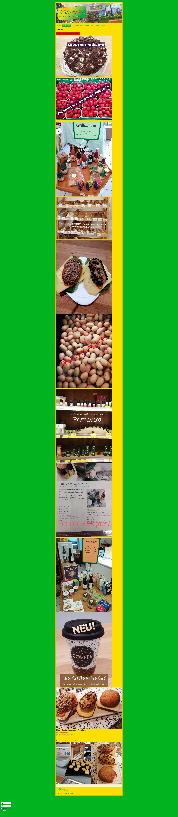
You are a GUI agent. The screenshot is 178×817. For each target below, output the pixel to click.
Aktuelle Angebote (66, 25)
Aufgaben (87, 25)
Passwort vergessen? (5, 813)
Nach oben (119, 799)
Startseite (59, 25)
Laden (73, 25)
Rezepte (92, 25)
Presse (81, 25)
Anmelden (4, 810)
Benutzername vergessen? (6, 812)
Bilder (77, 25)
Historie (97, 25)
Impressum (103, 25)
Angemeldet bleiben (6, 808)
